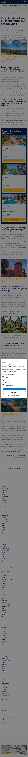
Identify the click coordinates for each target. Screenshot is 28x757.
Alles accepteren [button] (14, 389)
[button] (14, 371)
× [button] (25, 360)
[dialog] (14, 378)
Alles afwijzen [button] (14, 392)
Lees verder (23, 369)
